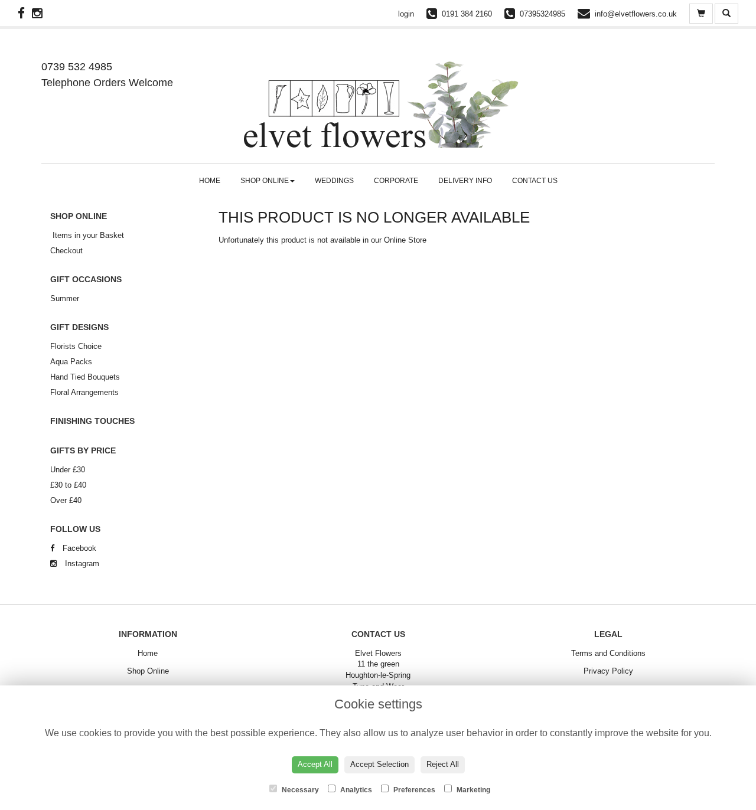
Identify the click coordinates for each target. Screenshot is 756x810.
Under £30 (67, 469)
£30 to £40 (68, 485)
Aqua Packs (71, 361)
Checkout (66, 250)
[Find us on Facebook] (25, 13)
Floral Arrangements (84, 392)
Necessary (299, 790)
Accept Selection (379, 764)
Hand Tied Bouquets (85, 377)
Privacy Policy (608, 671)
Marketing (472, 790)
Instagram (81, 563)
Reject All (442, 764)
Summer (64, 298)
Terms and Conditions (608, 653)
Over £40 (66, 500)
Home (209, 181)
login (406, 13)
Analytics (355, 790)
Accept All (315, 764)
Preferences (413, 790)
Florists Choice (76, 346)
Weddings (334, 181)
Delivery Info (465, 181)
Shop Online (264, 181)
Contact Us (535, 181)
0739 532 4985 (76, 67)
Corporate (396, 181)
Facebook (78, 548)
